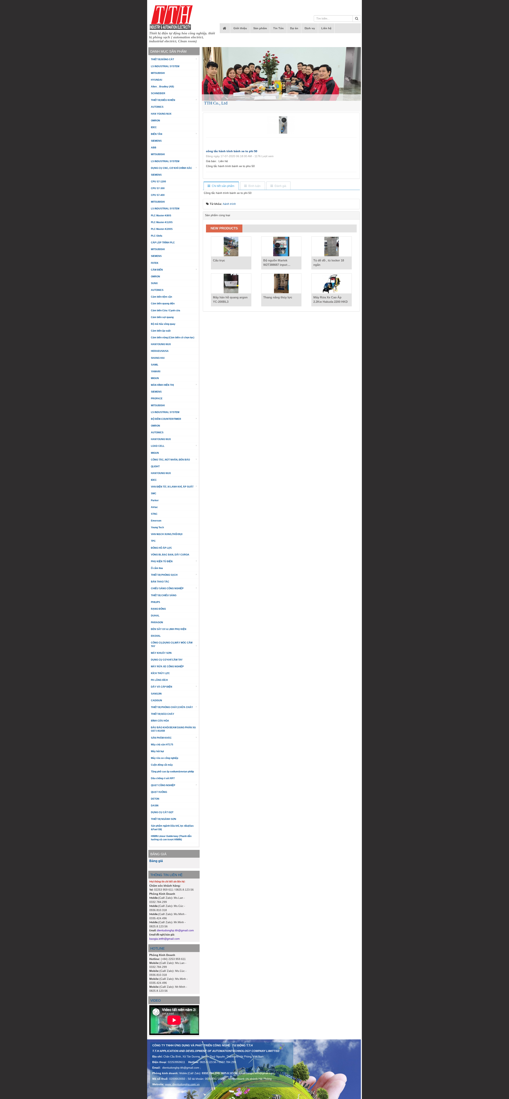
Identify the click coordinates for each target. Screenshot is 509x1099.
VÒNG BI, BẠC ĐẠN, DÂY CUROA (170, 554)
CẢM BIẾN (157, 269)
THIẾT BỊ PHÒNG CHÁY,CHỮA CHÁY (172, 707)
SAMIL (154, 364)
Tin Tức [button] (278, 28)
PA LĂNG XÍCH (159, 680)
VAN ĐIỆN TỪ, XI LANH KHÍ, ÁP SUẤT (172, 486)
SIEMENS (156, 140)
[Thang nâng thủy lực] (281, 283)
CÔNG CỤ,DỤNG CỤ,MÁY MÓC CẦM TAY (171, 644)
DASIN (154, 805)
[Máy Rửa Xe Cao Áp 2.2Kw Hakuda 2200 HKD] (332, 283)
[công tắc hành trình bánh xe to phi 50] (281, 124)
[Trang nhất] (225, 28)
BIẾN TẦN (156, 134)
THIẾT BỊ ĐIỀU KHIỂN (163, 100)
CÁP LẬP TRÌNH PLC (163, 242)
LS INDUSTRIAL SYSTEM (165, 66)
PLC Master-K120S (162, 222)
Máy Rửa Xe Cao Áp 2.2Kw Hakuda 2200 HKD (330, 299)
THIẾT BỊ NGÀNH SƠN (163, 819)
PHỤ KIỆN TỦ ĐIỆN (162, 561)
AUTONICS (157, 106)
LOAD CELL (157, 446)
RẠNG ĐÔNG (158, 609)
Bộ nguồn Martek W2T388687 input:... (276, 262)
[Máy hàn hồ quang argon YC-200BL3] (231, 283)
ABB (153, 147)
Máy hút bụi (157, 751)
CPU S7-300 (158, 188)
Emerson (156, 520)
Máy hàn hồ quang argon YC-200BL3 (230, 299)
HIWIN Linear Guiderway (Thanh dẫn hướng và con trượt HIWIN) (171, 838)
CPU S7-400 (158, 195)
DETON (155, 798)
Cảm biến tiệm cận (161, 296)
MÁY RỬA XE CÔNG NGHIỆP (167, 666)
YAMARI (155, 371)
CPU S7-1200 (158, 181)
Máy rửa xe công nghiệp (164, 758)
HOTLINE (157, 948)
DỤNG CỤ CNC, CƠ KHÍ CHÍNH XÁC (171, 168)
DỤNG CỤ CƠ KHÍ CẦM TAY (167, 659)
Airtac (154, 507)
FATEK (154, 263)
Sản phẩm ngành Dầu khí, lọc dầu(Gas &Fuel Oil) (172, 827)
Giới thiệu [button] (240, 28)
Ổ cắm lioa (157, 568)
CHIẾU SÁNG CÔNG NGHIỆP (167, 588)
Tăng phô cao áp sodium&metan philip (172, 771)
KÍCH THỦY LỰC (160, 673)
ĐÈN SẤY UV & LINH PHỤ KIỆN (168, 629)
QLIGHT (155, 466)
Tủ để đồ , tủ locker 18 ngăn (328, 262)
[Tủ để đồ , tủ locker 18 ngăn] (332, 246)
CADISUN (156, 700)
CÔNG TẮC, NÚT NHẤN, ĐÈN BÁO (170, 459)
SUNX (154, 283)
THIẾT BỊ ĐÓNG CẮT (162, 59)
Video (155, 1000)
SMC (153, 493)
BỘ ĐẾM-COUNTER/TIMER (166, 419)
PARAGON (157, 622)
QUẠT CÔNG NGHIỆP (163, 785)
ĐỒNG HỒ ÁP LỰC (161, 548)
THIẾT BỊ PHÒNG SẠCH (164, 575)
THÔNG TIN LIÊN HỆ (166, 875)
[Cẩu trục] (231, 246)
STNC (154, 514)
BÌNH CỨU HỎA (160, 720)
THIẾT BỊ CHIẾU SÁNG (163, 595)
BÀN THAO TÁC (160, 581)
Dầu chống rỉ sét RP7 (163, 778)
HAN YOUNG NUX (161, 113)
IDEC (154, 127)
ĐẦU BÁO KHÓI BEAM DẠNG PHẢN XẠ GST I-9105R (173, 729)
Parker (155, 500)
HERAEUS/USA (160, 351)
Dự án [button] (294, 28)
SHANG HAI (157, 358)
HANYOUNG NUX (161, 344)
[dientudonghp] (171, 17)
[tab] (221, 186)
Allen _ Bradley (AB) (162, 86)
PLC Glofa (156, 235)
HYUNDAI (156, 79)
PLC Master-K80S (161, 215)
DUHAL (155, 615)
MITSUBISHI (158, 73)
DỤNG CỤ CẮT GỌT (162, 812)
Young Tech (157, 527)
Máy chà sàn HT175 (162, 744)
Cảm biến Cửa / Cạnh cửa (165, 310)
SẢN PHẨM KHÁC (161, 737)
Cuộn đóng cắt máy (162, 764)
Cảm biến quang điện (163, 303)
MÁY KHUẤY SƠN (161, 653)
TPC (153, 541)
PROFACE (156, 398)
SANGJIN (156, 693)
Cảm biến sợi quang (162, 317)
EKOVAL (156, 636)
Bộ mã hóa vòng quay (163, 324)
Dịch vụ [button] (310, 28)
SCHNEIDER (158, 93)
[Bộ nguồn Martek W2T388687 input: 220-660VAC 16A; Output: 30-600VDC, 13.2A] (281, 246)
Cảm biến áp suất (161, 330)
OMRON (155, 120)
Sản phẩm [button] (260, 28)
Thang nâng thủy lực (277, 297)
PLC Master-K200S (162, 229)
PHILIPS (155, 602)
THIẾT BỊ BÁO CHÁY (162, 714)
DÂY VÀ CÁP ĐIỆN (161, 686)
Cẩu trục (219, 260)
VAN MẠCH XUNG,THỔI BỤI (166, 534)
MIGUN (155, 378)
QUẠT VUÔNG (159, 792)
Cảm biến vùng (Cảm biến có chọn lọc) (172, 337)
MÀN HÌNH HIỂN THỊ (162, 385)
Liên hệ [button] (326, 28)
